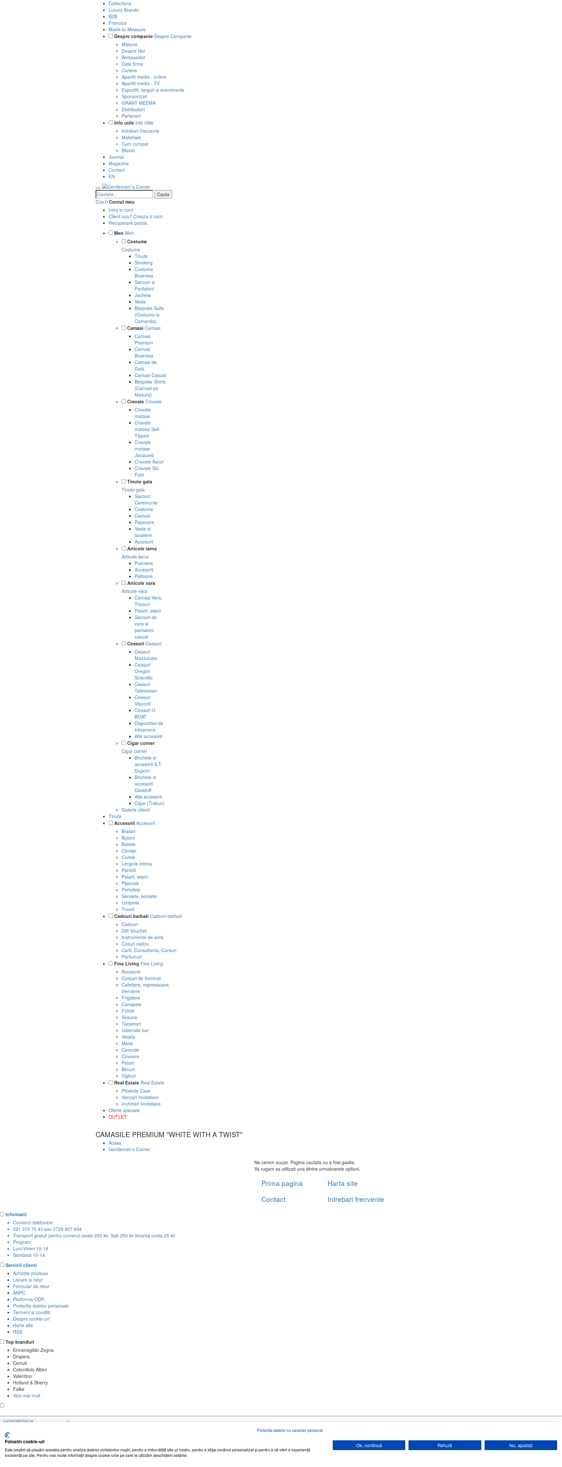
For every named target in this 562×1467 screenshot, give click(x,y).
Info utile (124, 122)
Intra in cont (121, 210)
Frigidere (131, 997)
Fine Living (126, 963)
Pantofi (129, 870)
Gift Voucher (134, 930)
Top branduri (20, 1342)
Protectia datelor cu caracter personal (290, 1430)
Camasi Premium (144, 339)
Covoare (130, 1056)
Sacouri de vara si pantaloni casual (146, 627)
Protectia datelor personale (41, 1305)
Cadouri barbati (131, 916)
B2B (113, 16)
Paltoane (144, 576)
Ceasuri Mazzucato (146, 654)
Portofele (131, 889)
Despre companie (133, 36)
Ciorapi (129, 850)
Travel (128, 909)
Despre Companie (173, 36)
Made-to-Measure (127, 29)
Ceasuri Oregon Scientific (144, 671)
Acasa (115, 1142)
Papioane (144, 522)
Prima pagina (282, 1183)
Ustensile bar (135, 1030)
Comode (130, 1049)
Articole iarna (142, 548)
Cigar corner (140, 743)
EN (112, 176)
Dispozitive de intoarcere (149, 726)
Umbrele (130, 902)
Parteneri (131, 116)
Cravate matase (143, 412)
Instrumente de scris (143, 937)
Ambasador (133, 57)
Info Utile (144, 122)
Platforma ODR (28, 1299)
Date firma (132, 64)
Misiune (130, 44)
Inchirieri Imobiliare (141, 1103)
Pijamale (130, 883)
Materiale (131, 137)
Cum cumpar (135, 144)
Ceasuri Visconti (143, 700)
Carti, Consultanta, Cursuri (149, 950)
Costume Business (144, 272)
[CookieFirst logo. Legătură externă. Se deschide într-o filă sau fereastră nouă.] (7, 1435)
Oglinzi (129, 1075)
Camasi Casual (150, 375)
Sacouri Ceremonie (146, 499)
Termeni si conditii (31, 1312)
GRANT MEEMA (138, 103)
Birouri (128, 1069)
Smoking (144, 262)
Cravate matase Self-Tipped (148, 429)
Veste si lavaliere (143, 531)
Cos (100, 201)
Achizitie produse (30, 1273)
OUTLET (118, 1116)
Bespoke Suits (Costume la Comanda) (149, 314)
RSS (17, 1331)
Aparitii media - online (144, 77)
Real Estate (126, 1082)
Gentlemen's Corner (129, 1149)
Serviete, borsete (139, 896)
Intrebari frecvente (140, 131)
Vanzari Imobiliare (140, 1097)
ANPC (19, 1292)
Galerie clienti (136, 809)
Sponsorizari (134, 96)
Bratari (128, 831)
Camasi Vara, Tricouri (148, 600)
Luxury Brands (124, 10)
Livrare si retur (28, 1279)
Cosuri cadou (135, 943)
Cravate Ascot (149, 461)
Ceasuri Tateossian (146, 687)
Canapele (131, 1004)
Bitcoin (128, 150)
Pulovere (144, 563)
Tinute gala (139, 481)
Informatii (16, 1214)
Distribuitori (133, 109)
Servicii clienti (21, 1265)
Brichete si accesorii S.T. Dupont (148, 764)
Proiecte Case (136, 1090)
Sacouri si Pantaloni (145, 285)
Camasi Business (144, 352)
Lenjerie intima (137, 863)
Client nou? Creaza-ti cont (135, 216)
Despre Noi (133, 50)
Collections (120, 3)
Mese (127, 1043)
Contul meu (122, 201)
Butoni (128, 837)
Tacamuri (131, 1023)
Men (119, 233)
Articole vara (141, 583)
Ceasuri (135, 643)
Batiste (129, 844)
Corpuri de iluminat (141, 978)
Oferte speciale (124, 1110)
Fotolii (128, 1010)
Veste (140, 301)
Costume (137, 241)
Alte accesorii (148, 736)
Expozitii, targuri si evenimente (153, 90)
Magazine (119, 163)
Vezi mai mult (26, 1395)
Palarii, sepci (148, 610)
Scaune (129, 1017)
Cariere (129, 70)
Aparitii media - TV (141, 83)
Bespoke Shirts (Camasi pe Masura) (150, 388)
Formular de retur (31, 1286)
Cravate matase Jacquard (144, 448)
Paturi (128, 1062)
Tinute (141, 256)
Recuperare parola (128, 223)
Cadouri (130, 924)
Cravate (135, 401)
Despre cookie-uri (31, 1318)
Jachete (143, 295)
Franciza (118, 23)
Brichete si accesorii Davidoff (145, 783)
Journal (116, 157)
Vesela (128, 1036)
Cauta (163, 194)
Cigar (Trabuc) (150, 803)
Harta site (343, 1183)
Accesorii (144, 541)
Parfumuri (132, 956)
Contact (117, 170)
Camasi (135, 328)
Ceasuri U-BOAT (146, 713)
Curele (128, 857)
